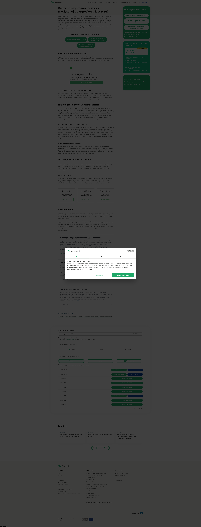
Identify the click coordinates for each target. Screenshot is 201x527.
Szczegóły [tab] (100, 256)
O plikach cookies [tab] (124, 256)
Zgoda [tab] (77, 256)
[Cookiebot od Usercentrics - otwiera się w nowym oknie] (127, 251)
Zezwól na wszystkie (123, 275)
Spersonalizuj (99, 275)
